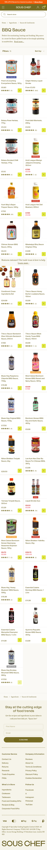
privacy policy (41, 437)
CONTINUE (34, 434)
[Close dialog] (44, 415)
